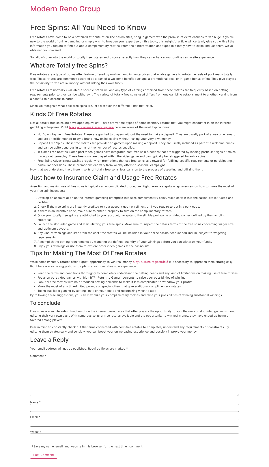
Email (35, 416)
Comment (38, 355)
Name (35, 402)
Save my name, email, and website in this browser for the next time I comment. (88, 446)
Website (35, 431)
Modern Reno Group (65, 8)
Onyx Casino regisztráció (150, 262)
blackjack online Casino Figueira (91, 127)
